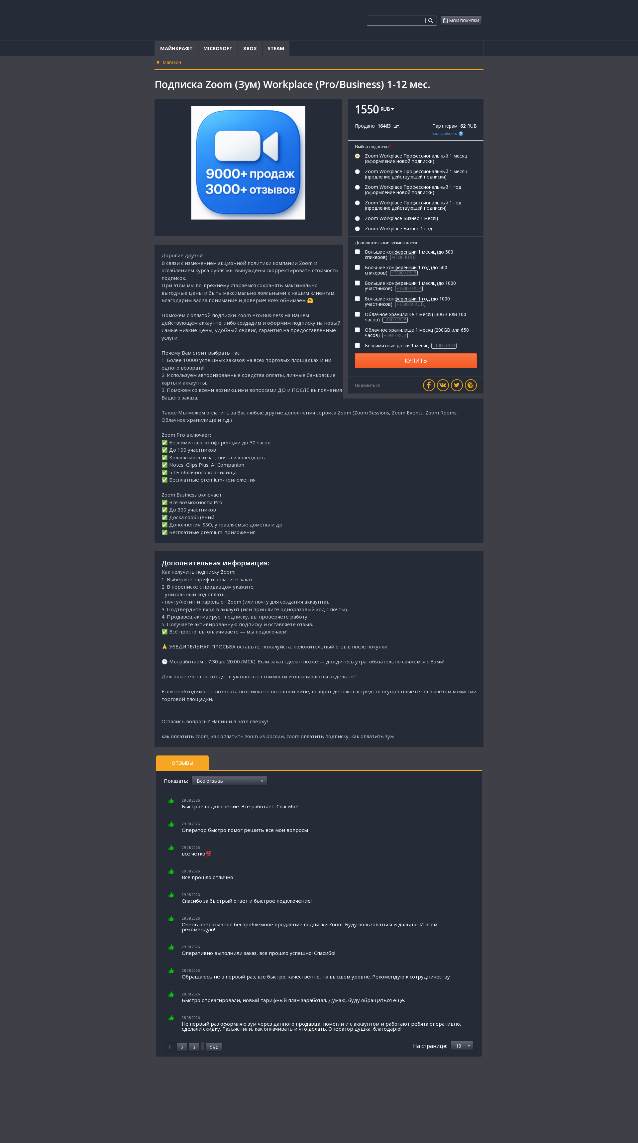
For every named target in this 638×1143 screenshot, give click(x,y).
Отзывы (182, 762)
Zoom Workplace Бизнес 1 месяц (401, 218)
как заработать (444, 133)
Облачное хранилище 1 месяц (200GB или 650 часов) (417, 332)
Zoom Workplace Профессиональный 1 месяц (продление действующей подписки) (416, 174)
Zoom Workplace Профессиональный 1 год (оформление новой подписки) (413, 189)
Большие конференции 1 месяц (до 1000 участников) (410, 286)
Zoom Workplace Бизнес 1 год (398, 228)
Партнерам (445, 126)
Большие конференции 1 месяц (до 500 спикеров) (409, 254)
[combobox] (396, 21)
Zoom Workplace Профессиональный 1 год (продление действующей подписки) (413, 205)
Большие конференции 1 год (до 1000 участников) (407, 301)
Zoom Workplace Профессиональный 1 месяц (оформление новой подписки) (416, 158)
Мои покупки (464, 21)
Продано (365, 126)
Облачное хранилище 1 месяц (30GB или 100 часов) (415, 317)
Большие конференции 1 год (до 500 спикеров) (406, 270)
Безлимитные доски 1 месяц (410, 345)
